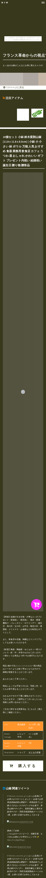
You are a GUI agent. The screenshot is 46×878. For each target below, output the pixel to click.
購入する (25, 766)
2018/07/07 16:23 (24, 847)
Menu (42, 2)
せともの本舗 (34, 752)
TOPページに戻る (14, 87)
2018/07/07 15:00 (26, 822)
